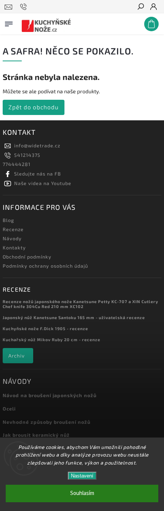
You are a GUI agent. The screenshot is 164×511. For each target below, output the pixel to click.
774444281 (17, 164)
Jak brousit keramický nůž (36, 435)
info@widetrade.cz (37, 145)
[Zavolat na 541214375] (24, 7)
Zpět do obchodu (33, 107)
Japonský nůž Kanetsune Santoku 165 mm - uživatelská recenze (74, 317)
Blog (8, 220)
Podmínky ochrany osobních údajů (45, 266)
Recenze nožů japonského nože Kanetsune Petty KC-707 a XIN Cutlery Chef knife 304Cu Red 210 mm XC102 (80, 304)
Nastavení (82, 476)
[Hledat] (140, 7)
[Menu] (8, 22)
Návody (12, 238)
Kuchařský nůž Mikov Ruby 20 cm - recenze (51, 339)
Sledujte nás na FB (37, 174)
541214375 (27, 155)
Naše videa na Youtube (42, 183)
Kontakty (14, 247)
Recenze (13, 229)
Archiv (16, 356)
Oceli (9, 409)
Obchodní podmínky (27, 257)
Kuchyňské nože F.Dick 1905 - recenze (45, 328)
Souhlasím (82, 493)
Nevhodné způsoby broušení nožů (46, 422)
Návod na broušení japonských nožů (49, 395)
